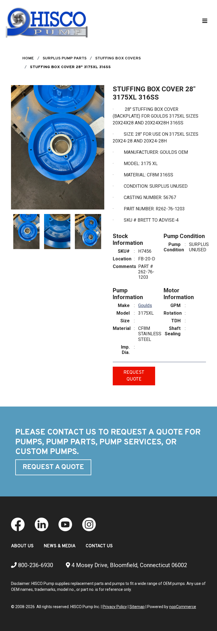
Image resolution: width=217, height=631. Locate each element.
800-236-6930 (35, 565)
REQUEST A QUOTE (53, 467)
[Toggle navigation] (205, 22)
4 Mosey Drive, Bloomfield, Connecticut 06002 (128, 565)
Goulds (145, 305)
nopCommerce (182, 606)
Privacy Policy (115, 606)
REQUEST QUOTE (133, 376)
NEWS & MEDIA (59, 546)
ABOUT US (22, 546)
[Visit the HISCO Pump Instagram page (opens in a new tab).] (89, 524)
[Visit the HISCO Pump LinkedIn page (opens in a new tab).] (41, 524)
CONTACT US (99, 546)
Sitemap (137, 606)
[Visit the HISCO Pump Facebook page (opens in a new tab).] (18, 524)
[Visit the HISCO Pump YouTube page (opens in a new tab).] (65, 524)
